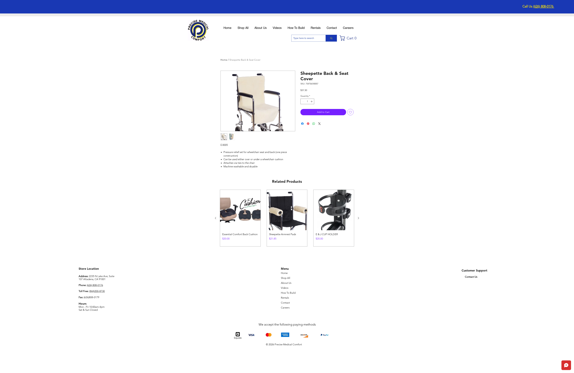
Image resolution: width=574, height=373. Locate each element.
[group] (287, 218)
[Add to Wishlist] (350, 112)
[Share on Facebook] (302, 123)
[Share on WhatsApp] (314, 123)
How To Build (288, 292)
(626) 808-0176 (543, 6)
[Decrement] (303, 101)
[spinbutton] (307, 101)
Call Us (527, 6)
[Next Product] (358, 218)
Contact (285, 302)
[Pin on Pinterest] (308, 123)
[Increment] (312, 101)
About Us (286, 282)
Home (223, 59)
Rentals (285, 297)
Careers (285, 307)
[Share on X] (319, 123)
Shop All (285, 277)
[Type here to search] (331, 38)
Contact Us (471, 276)
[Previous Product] (215, 218)
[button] (349, 38)
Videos (284, 287)
